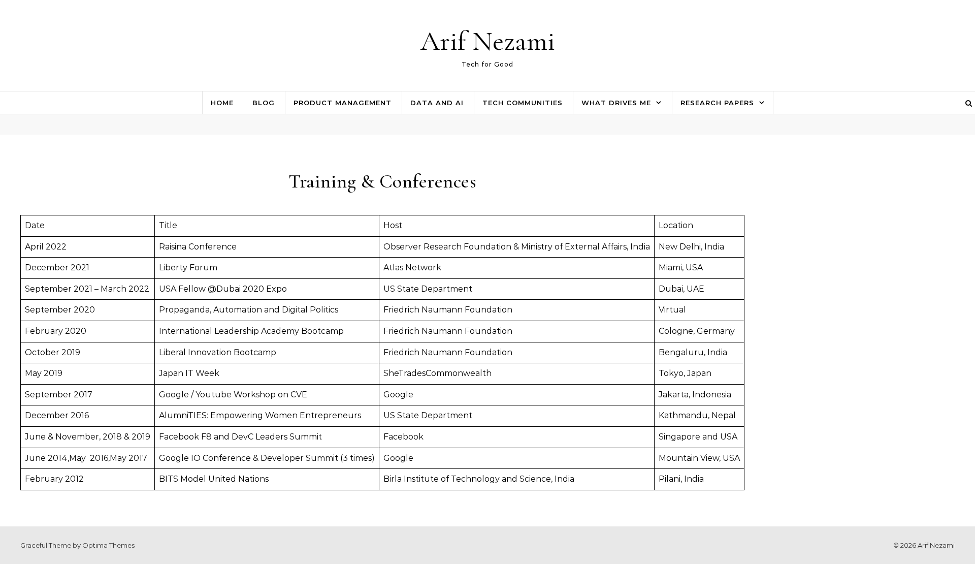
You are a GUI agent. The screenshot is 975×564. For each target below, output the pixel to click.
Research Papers (717, 103)
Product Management (343, 103)
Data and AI (437, 103)
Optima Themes (108, 545)
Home (222, 103)
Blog (263, 103)
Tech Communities (522, 103)
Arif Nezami (487, 40)
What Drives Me (616, 103)
